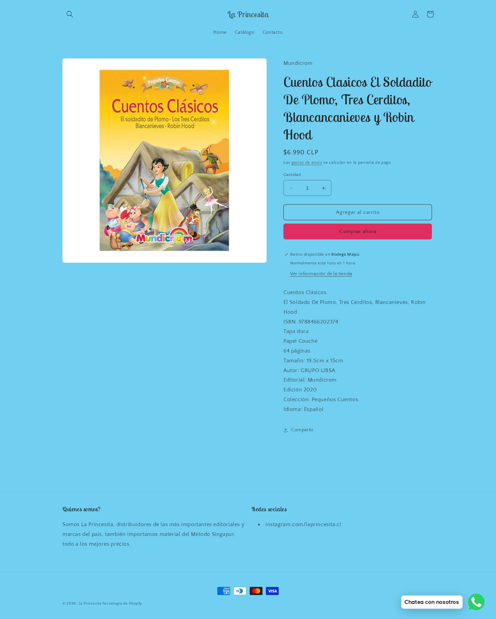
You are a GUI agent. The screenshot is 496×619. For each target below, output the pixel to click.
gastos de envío (307, 162)
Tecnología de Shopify (122, 603)
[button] (69, 14)
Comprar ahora (357, 231)
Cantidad (292, 174)
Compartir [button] (302, 430)
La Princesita (90, 603)
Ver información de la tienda (321, 274)
